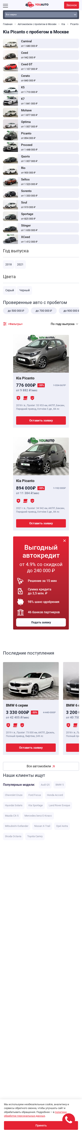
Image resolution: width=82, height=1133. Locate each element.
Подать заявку (41, 622)
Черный (24, 290)
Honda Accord (55, 795)
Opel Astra (62, 825)
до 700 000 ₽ (44, 310)
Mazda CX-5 (12, 815)
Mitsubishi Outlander (16, 825)
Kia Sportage (35, 805)
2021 (20, 264)
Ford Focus (34, 795)
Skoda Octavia (13, 836)
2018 (8, 264)
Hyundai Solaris (13, 805)
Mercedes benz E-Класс (38, 815)
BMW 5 (60, 784)
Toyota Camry (35, 836)
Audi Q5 (45, 784)
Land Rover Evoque (59, 805)
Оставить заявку (41, 420)
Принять (41, 1125)
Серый (9, 290)
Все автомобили (39, 766)
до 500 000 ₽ (16, 310)
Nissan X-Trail (42, 825)
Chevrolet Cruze (13, 795)
